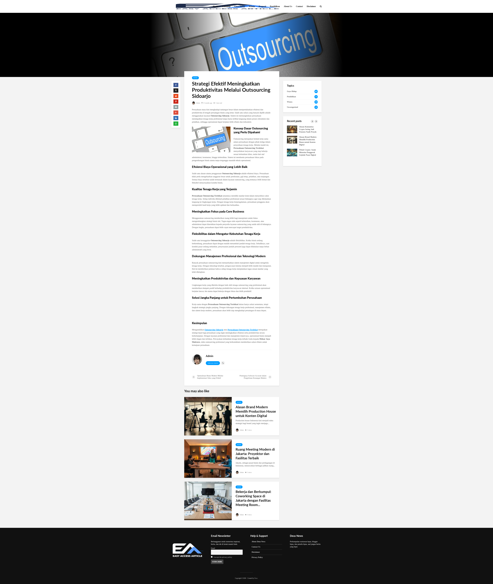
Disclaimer (311, 6)
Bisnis (215, 6)
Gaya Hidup (239, 6)
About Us (288, 6)
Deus (256, 578)
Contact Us (256, 547)
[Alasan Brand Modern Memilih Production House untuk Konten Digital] (208, 416)
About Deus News (258, 542)
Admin (198, 103)
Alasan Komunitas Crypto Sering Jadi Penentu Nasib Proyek (307, 129)
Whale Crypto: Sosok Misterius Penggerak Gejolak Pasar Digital (307, 152)
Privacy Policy (257, 557)
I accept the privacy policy (223, 557)
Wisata (252, 6)
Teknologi (226, 6)
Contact (299, 6)
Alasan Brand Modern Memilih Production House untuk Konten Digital (256, 412)
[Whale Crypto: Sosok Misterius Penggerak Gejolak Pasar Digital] (292, 152)
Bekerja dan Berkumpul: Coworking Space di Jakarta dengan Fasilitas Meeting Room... (253, 498)
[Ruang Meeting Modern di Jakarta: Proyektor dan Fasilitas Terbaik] (208, 458)
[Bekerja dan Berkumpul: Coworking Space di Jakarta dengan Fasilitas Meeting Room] (208, 501)
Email (213, 548)
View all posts (213, 363)
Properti (262, 6)
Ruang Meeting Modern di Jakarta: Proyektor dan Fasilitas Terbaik (255, 454)
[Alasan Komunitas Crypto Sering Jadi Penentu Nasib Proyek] (292, 129)
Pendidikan (275, 6)
